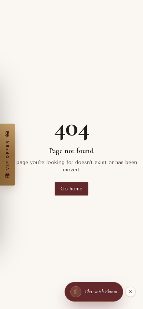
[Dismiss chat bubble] (130, 292)
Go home (71, 189)
